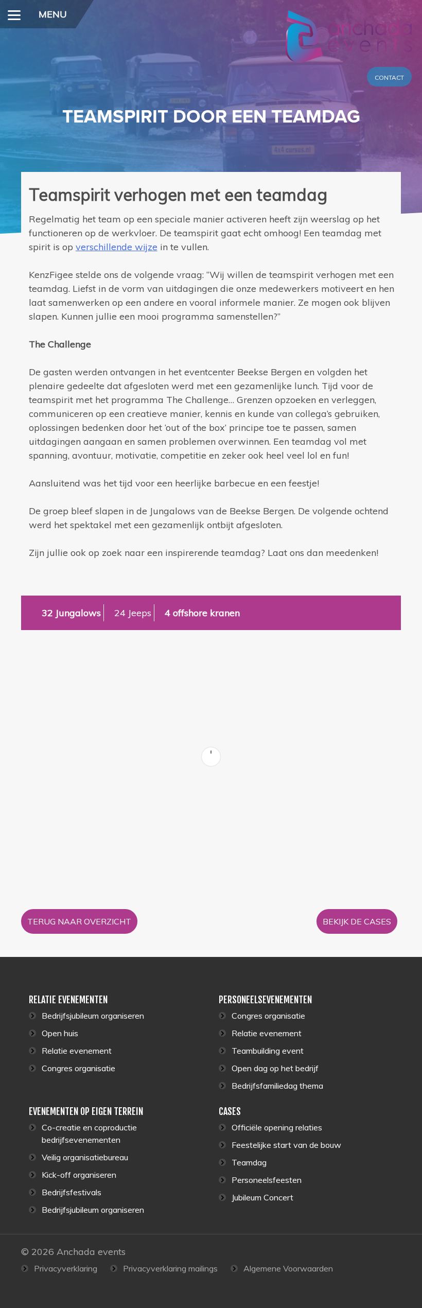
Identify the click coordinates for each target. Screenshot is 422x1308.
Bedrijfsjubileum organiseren (93, 1015)
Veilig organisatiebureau (85, 1157)
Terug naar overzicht (79, 921)
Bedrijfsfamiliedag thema (277, 1085)
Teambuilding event (268, 1050)
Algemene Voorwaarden (288, 1268)
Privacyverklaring (65, 1268)
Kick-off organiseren (79, 1175)
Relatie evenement (77, 1050)
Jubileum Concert (262, 1197)
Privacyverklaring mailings (170, 1268)
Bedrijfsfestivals (71, 1192)
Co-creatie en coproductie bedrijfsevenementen (89, 1133)
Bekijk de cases (357, 921)
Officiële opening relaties (277, 1127)
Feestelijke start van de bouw (286, 1145)
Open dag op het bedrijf (275, 1068)
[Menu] (14, 14)
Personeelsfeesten (267, 1180)
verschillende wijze (116, 247)
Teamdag (249, 1162)
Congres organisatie (78, 1068)
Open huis (60, 1033)
